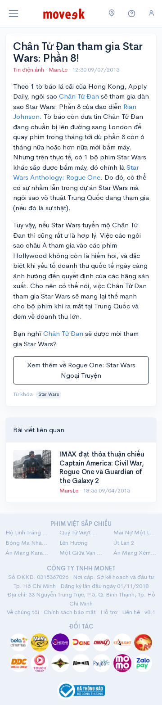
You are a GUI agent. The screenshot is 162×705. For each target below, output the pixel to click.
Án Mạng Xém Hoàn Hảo (135, 552)
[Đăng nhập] (151, 13)
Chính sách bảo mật (70, 612)
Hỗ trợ (108, 612)
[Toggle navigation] (13, 13)
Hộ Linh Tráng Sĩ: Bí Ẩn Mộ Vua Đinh (27, 532)
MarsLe (59, 69)
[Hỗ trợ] (132, 14)
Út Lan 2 (123, 543)
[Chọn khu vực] (111, 13)
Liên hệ (131, 612)
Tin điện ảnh (28, 69)
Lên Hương (73, 543)
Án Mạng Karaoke (27, 552)
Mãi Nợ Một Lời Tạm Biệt (135, 532)
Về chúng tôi (23, 612)
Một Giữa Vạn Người (81, 552)
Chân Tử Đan (79, 96)
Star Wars (48, 394)
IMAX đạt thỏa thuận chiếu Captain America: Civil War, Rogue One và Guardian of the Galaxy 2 (101, 467)
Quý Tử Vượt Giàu (81, 532)
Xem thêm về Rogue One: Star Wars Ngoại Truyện (81, 370)
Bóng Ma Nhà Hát (27, 543)
